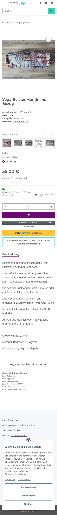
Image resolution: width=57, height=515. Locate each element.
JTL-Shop (33, 511)
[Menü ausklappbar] (3, 2)
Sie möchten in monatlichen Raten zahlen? (28, 242)
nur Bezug (11, 161)
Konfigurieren (28, 495)
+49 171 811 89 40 (11, 430)
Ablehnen (28, 504)
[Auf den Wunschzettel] (48, 39)
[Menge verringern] (5, 207)
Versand (23, 178)
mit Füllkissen (12, 157)
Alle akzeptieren (28, 487)
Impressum (10, 479)
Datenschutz (24, 479)
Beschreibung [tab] (10, 254)
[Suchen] (51, 11)
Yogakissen (18, 118)
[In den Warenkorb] (4, 31)
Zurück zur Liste (11, 22)
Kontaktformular (19, 435)
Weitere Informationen (28, 243)
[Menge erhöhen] (51, 207)
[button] (40, 3)
